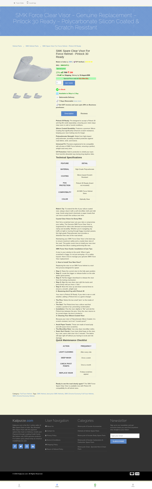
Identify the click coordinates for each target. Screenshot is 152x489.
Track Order (20, 3)
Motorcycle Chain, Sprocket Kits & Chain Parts (92, 448)
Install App (32, 3)
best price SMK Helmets (55, 394)
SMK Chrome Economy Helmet (23, 396)
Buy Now (69, 83)
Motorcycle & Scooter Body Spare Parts (91, 435)
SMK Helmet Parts (32, 46)
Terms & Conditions (53, 440)
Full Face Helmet (26, 394)
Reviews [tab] (84, 113)
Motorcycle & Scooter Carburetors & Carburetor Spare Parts (90, 441)
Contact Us (50, 431)
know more (77, 101)
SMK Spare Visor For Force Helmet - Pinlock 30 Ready (61, 46)
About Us (50, 426)
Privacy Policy (51, 435)
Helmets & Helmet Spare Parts (88, 431)
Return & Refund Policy (54, 449)
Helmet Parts (17, 46)
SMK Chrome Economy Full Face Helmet (79, 394)
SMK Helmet (41, 394)
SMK (70, 62)
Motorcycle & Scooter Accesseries (89, 426)
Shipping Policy (52, 444)
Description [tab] (69, 113)
